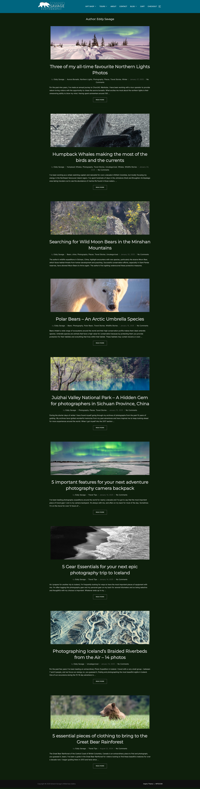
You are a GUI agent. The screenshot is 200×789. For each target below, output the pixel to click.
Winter (124, 79)
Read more (101, 100)
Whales (121, 167)
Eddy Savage (59, 79)
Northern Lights (86, 79)
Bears (69, 254)
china (74, 254)
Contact (123, 6)
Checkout (152, 6)
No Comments (103, 170)
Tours (102, 6)
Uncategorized (111, 167)
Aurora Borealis (73, 79)
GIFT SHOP (89, 6)
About (113, 6)
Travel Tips (92, 495)
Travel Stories (115, 79)
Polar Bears (88, 326)
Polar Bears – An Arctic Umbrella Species (100, 319)
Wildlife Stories (131, 167)
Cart (142, 6)
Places (106, 79)
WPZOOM (159, 784)
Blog (132, 6)
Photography (98, 79)
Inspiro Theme (148, 784)
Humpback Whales (74, 167)
